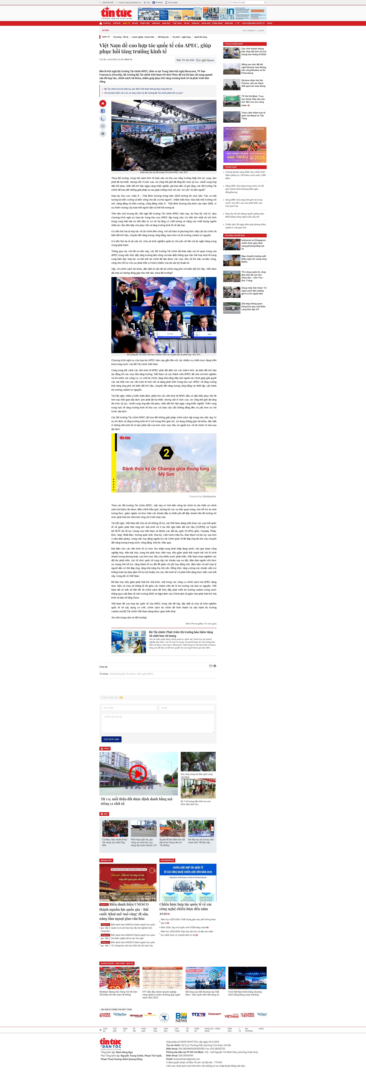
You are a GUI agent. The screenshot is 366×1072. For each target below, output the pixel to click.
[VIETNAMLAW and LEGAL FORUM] (113, 1016)
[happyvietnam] (126, 1014)
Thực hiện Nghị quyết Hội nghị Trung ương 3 (208, 30)
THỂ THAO (177, 23)
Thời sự (107, 23)
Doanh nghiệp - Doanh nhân (143, 37)
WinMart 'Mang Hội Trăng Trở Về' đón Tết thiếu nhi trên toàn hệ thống (118, 993)
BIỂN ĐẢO (229, 23)
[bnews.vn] (159, 1017)
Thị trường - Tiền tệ (120, 37)
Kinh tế (106, 37)
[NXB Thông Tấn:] (143, 1017)
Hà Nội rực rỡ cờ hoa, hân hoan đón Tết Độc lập (201, 841)
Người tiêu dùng (200, 37)
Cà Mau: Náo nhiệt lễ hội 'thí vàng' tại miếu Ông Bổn (114, 842)
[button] (212, 828)
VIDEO (269, 23)
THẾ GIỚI (117, 23)
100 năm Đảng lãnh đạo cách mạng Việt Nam (169, 30)
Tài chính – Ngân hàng (181, 37)
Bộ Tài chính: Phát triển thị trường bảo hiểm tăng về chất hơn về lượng (181, 634)
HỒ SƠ (186, 23)
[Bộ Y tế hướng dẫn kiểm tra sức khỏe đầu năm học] (198, 789)
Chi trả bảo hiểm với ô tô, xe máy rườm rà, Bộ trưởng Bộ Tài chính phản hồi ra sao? (143, 93)
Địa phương (249, 1030)
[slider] (151, 483)
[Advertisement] (158, 686)
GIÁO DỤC (166, 23)
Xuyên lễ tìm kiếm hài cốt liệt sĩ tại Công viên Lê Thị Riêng (172, 842)
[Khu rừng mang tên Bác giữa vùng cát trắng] (198, 761)
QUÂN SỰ (195, 23)
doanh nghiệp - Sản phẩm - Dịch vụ (117, 963)
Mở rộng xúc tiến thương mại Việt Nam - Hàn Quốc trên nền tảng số (202, 993)
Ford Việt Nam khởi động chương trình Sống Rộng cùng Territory (245, 993)
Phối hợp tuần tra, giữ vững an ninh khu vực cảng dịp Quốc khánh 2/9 (144, 842)
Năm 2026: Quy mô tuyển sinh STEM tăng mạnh (183, 927)
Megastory (104, 905)
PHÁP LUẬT (145, 23)
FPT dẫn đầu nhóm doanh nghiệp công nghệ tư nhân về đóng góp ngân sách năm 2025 (161, 994)
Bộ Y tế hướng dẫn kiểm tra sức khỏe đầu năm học (196, 803)
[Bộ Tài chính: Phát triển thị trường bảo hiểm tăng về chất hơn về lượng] (128, 641)
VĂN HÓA (156, 23)
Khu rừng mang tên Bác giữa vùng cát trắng (196, 775)
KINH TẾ (126, 23)
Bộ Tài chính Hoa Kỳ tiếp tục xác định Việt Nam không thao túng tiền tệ (138, 89)
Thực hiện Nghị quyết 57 (253, 23)
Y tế (237, 23)
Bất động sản (163, 37)
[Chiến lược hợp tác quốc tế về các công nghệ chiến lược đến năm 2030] (188, 883)
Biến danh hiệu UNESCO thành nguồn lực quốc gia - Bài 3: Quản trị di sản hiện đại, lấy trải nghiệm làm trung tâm (128, 927)
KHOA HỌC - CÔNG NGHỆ (212, 23)
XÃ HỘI (135, 23)
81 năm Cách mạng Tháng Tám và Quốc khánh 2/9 (133, 30)
